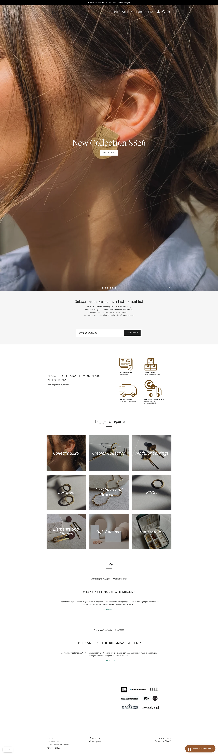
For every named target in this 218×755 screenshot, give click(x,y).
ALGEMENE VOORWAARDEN (58, 744)
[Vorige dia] (48, 288)
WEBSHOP (127, 12)
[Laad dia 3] (107, 288)
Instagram (96, 741)
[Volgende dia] (169, 288)
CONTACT (51, 738)
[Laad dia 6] (115, 288)
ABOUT (150, 12)
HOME (115, 12)
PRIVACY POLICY (53, 748)
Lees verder (108, 609)
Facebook (96, 738)
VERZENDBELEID (53, 741)
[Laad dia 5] (113, 288)
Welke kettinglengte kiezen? (109, 592)
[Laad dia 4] (110, 288)
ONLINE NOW (109, 153)
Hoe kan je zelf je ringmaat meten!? (109, 643)
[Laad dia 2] (105, 288)
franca (168, 738)
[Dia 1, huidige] (102, 288)
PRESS (139, 12)
